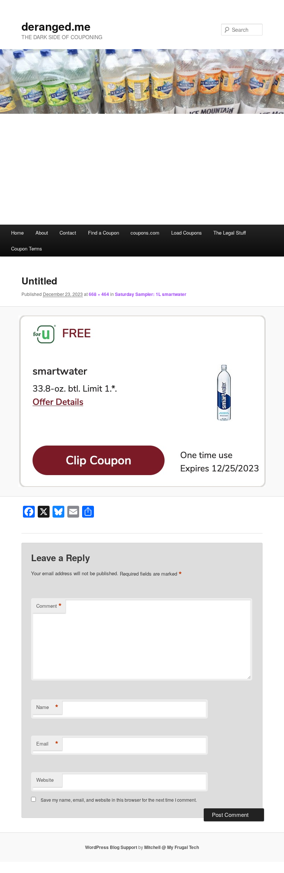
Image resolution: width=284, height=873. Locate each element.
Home (17, 232)
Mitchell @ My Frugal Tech (171, 847)
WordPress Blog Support (111, 847)
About (42, 232)
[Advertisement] (142, 169)
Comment (49, 606)
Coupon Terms (26, 248)
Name (47, 707)
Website (45, 779)
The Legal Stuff (229, 232)
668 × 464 (99, 294)
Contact (68, 232)
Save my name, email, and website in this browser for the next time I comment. (119, 800)
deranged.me (56, 26)
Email (47, 744)
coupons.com (145, 232)
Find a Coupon (103, 232)
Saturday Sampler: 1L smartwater (150, 294)
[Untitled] (142, 401)
